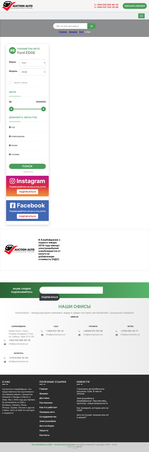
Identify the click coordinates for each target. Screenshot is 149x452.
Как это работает (48, 407)
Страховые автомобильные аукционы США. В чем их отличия (90, 391)
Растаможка (45, 403)
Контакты (44, 435)
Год (13, 127)
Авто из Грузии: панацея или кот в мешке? (93, 416)
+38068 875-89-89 (93, 331)
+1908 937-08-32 (55, 331)
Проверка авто (47, 412)
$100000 (41, 102)
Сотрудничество (47, 417)
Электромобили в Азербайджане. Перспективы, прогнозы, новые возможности (92, 400)
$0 (10, 102)
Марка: (12, 62)
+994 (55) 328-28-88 (107, 7)
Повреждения (17, 137)
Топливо (15, 155)
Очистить (28, 171)
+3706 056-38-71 (129, 331)
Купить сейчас (20, 83)
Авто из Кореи (46, 426)
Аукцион (73, 32)
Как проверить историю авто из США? (92, 409)
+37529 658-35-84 (18, 357)
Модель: (12, 71)
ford (81, 32)
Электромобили (47, 421)
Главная (63, 32)
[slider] (11, 109)
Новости (43, 430)
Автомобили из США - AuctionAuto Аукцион (54, 444)
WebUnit (79, 446)
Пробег (14, 146)
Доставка (44, 398)
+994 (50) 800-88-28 (107, 4)
